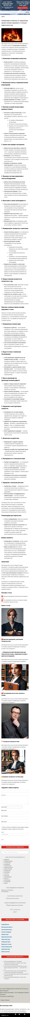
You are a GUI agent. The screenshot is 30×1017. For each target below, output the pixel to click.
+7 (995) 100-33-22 (22, 3)
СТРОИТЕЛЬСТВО (7, 866)
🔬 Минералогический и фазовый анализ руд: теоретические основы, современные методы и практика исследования (14, 654)
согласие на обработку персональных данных (17, 827)
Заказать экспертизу (22, 8)
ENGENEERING (7, 864)
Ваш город (4, 821)
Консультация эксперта (15, 956)
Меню (27, 12)
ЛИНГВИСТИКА (7, 870)
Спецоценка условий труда (7, 996)
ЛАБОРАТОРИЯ (7, 881)
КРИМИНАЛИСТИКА (8, 861)
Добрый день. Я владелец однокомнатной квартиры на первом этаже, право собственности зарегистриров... (15, 963)
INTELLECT (6, 878)
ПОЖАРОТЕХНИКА (8, 869)
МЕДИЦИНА (6, 859)
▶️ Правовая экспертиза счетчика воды (12, 776)
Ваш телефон (4, 816)
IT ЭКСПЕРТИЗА (7, 862)
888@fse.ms (22, 5)
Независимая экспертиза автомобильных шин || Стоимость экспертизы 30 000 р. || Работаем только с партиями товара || (15, 587)
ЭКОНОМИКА (7, 872)
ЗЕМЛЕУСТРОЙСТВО (8, 867)
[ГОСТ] (15, 912)
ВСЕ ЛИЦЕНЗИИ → (5, 891)
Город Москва (5, 924)
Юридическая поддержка (15, 847)
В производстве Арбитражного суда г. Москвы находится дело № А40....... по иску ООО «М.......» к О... (16, 967)
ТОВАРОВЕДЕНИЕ (8, 877)
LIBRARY (3, 16)
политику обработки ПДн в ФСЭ (16, 829)
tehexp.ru (26, 573)
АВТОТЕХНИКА (7, 880)
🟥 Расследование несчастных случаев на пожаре (14, 600)
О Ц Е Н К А (6, 873)
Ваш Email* (4, 807)
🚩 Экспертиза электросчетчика (9, 602)
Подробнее (24, 1013)
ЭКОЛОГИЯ (6, 875)
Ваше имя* (4, 810)
